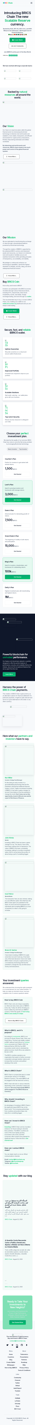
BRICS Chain (8, 1219)
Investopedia (16, 1036)
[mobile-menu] (31, 3)
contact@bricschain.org (17, 1159)
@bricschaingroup (17, 1161)
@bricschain (14, 1163)
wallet (29, 296)
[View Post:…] (17, 1269)
